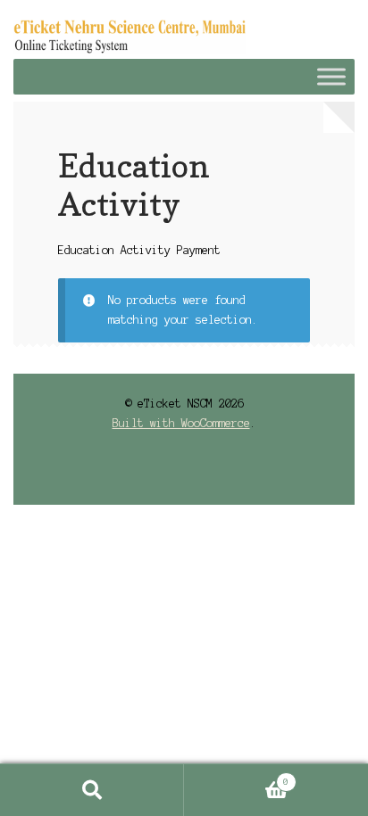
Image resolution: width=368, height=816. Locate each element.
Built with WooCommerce (181, 423)
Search (92, 790)
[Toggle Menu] (331, 76)
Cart (236, 777)
